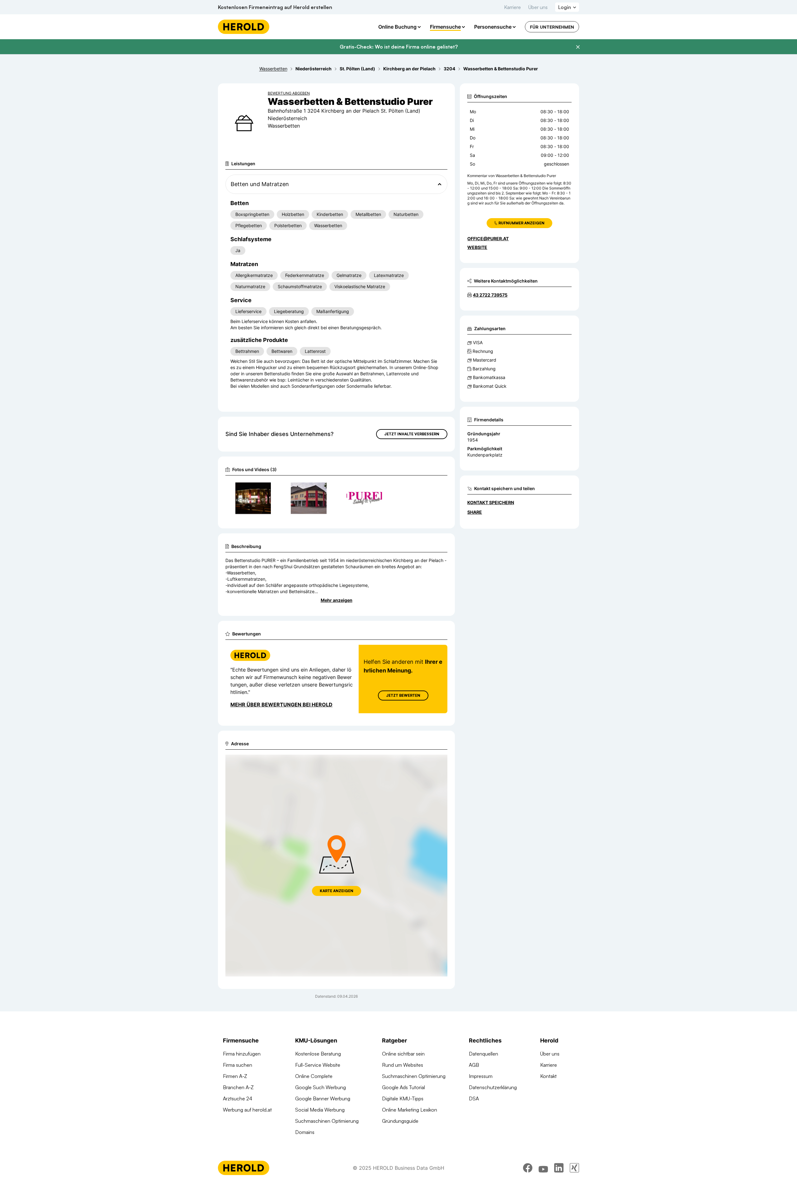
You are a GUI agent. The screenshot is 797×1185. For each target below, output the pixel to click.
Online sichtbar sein (403, 1054)
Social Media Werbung (320, 1110)
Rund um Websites (402, 1065)
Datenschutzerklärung (493, 1087)
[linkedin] (559, 1167)
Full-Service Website (317, 1065)
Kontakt (548, 1076)
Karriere (512, 7)
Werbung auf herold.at (247, 1110)
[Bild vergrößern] (266, 488)
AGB (474, 1065)
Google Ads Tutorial (403, 1087)
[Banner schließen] (578, 47)
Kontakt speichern (490, 502)
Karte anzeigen (336, 890)
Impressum (481, 1076)
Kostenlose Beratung (318, 1054)
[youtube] (543, 1167)
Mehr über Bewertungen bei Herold (281, 704)
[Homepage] (243, 27)
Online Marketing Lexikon (409, 1110)
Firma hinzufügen (242, 1054)
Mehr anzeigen (336, 600)
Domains (304, 1132)
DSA (474, 1098)
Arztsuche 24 (237, 1098)
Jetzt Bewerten (403, 695)
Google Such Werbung (320, 1087)
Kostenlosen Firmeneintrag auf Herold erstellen (275, 7)
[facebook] (527, 1167)
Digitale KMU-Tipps (402, 1098)
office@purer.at (488, 238)
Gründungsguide (400, 1121)
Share (474, 512)
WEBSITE (477, 247)
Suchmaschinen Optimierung (327, 1121)
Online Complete (313, 1076)
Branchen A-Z (238, 1087)
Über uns (538, 7)
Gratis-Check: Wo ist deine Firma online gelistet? (399, 47)
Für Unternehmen (552, 27)
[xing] (574, 1167)
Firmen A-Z (235, 1076)
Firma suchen (237, 1065)
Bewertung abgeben (289, 93)
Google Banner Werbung (322, 1098)
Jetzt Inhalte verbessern (411, 434)
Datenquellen (483, 1054)
